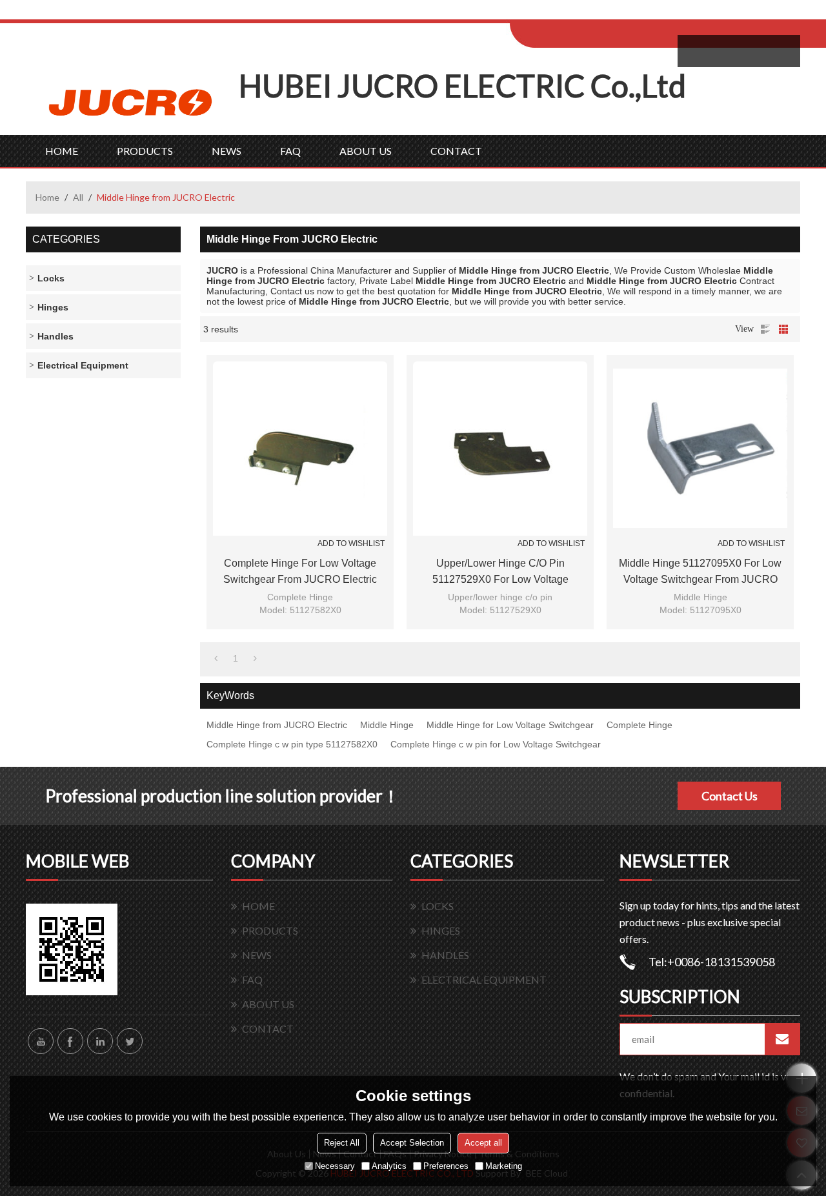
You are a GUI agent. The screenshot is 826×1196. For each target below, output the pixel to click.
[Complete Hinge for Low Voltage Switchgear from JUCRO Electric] (300, 448)
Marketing (503, 1166)
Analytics (389, 1166)
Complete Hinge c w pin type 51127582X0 (292, 744)
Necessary (335, 1166)
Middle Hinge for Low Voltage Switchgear (510, 725)
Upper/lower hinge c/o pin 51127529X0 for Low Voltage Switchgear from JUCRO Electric (500, 572)
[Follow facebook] (70, 1041)
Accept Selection (412, 1143)
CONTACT (456, 151)
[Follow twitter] (130, 1041)
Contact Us (729, 796)
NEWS (226, 151)
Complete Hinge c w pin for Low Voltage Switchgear (495, 744)
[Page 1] (216, 658)
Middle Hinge (387, 725)
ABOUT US (365, 151)
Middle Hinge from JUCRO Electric (276, 725)
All (78, 197)
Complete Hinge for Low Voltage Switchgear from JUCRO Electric (300, 571)
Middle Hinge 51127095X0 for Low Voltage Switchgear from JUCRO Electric (700, 572)
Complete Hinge (639, 725)
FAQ (290, 151)
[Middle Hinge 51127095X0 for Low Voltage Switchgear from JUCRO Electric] (700, 448)
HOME (61, 151)
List (765, 329)
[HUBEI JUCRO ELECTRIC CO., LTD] (132, 101)
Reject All (341, 1143)
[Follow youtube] (41, 1041)
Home (47, 197)
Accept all (483, 1143)
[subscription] (782, 1039)
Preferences (445, 1166)
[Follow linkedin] (100, 1041)
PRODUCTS (145, 151)
